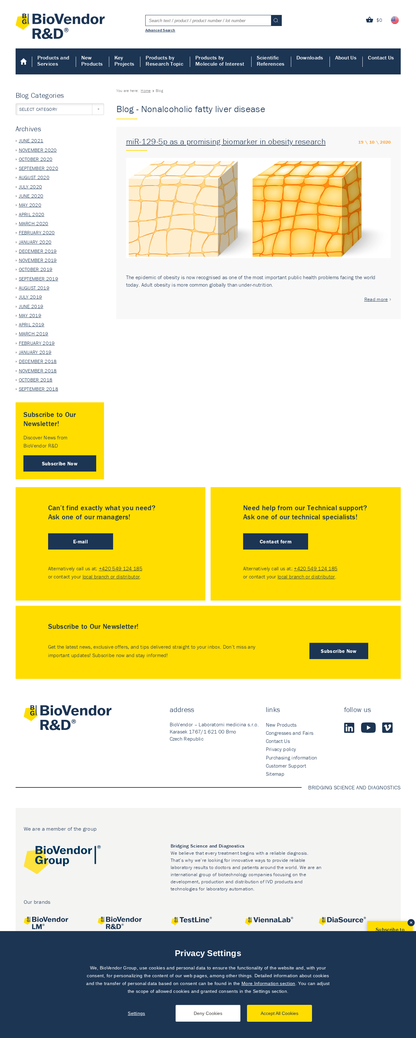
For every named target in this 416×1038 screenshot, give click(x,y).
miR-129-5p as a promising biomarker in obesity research (226, 141)
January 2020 (35, 242)
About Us (346, 57)
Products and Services (53, 60)
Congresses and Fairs (289, 733)
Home (24, 61)
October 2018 (36, 380)
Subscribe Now (60, 463)
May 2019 (30, 315)
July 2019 (30, 297)
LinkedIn (349, 727)
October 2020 (36, 159)
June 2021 (31, 140)
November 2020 (38, 150)
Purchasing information (291, 757)
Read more (376, 299)
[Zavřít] (411, 922)
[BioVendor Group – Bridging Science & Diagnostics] (62, 861)
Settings (136, 1013)
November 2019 (38, 260)
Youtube (368, 727)
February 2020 (37, 232)
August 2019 (34, 288)
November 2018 (38, 371)
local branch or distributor (111, 576)
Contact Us (381, 57)
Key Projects (124, 60)
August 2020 (34, 177)
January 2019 (35, 352)
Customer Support (286, 765)
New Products (92, 60)
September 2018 (38, 389)
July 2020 (30, 187)
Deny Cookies (208, 1013)
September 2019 (38, 279)
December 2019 (38, 251)
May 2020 (30, 205)
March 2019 (33, 334)
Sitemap (275, 774)
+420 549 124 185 (120, 568)
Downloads (309, 57)
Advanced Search (160, 30)
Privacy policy (281, 749)
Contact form (276, 541)
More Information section (268, 983)
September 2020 (38, 168)
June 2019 (31, 306)
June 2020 (31, 196)
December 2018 (38, 361)
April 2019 (32, 324)
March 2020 (33, 223)
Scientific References (271, 60)
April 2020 (32, 214)
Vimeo (387, 727)
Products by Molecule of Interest (219, 60)
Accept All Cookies (279, 1013)
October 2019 (36, 269)
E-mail (80, 541)
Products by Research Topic (164, 60)
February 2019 (37, 343)
